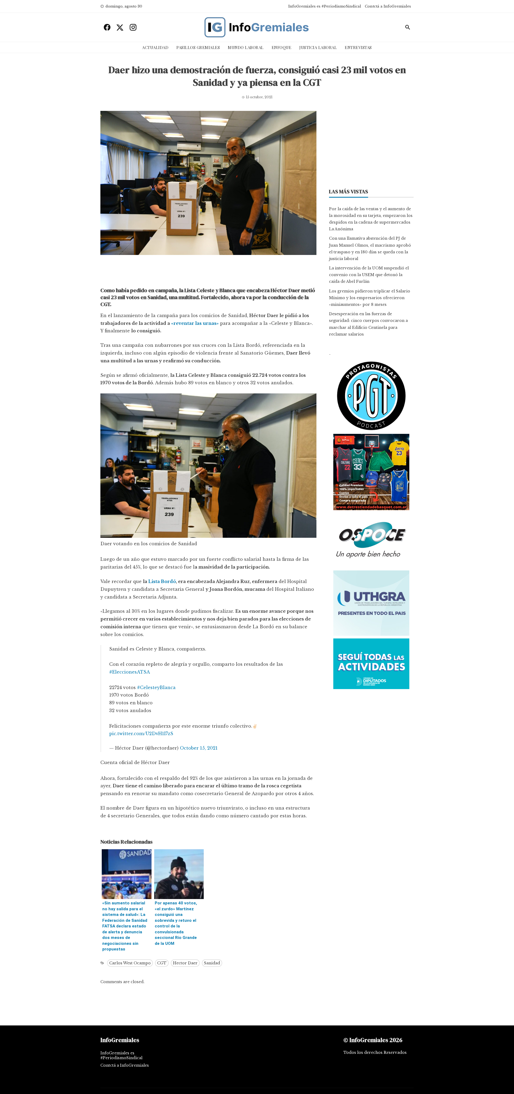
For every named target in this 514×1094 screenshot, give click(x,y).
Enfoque (282, 47)
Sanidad (212, 963)
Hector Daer (185, 963)
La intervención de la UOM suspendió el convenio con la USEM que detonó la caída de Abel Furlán (369, 275)
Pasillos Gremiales (198, 47)
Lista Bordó (162, 581)
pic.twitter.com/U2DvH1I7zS (141, 733)
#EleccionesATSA (129, 672)
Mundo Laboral (246, 47)
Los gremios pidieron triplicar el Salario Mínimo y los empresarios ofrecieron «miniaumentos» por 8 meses (369, 298)
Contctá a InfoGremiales (388, 6)
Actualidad (155, 47)
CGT (162, 963)
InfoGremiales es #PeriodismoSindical (324, 6)
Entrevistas (358, 47)
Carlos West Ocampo (130, 963)
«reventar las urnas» (195, 323)
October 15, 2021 (199, 748)
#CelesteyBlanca (156, 687)
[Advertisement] (208, 272)
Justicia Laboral (318, 47)
